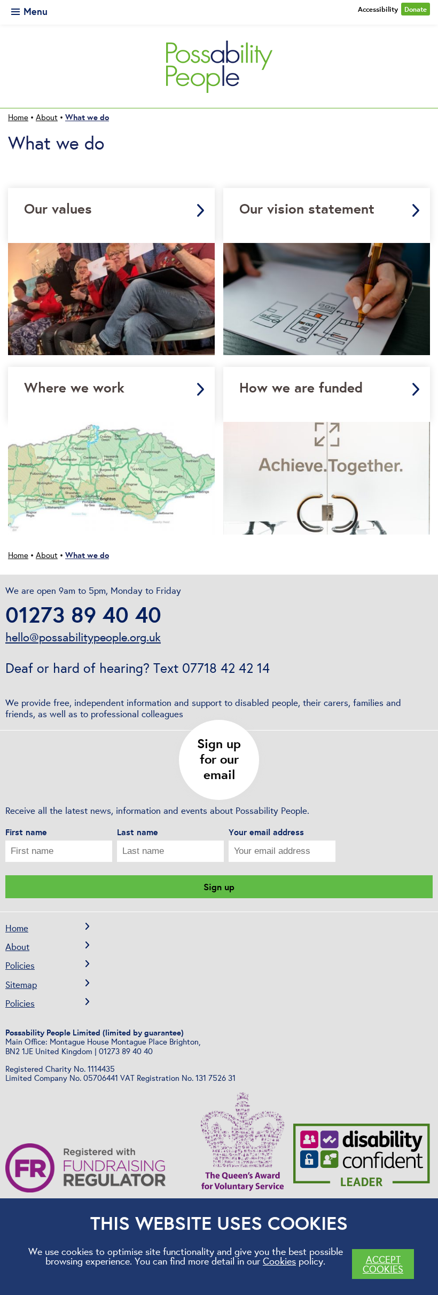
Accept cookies (383, 1264)
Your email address (266, 832)
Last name (137, 832)
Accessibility (378, 9)
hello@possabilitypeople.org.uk (83, 637)
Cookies (279, 1260)
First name (26, 832)
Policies (20, 965)
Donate (415, 9)
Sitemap (21, 984)
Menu (34, 11)
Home (16, 928)
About (17, 946)
